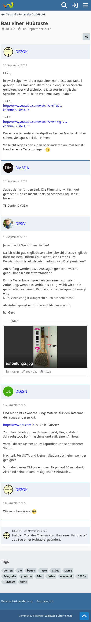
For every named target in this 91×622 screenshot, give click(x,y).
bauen (31, 570)
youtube (26, 576)
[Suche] (64, 5)
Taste (43, 570)
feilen (51, 576)
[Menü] (85, 5)
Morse (68, 570)
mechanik (66, 576)
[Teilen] (86, 36)
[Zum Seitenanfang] (84, 616)
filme (23, 582)
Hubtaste (9, 582)
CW (20, 570)
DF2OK (10, 29)
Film (40, 576)
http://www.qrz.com (17, 425)
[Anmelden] (75, 5)
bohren (8, 570)
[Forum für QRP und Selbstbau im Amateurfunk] (8, 5)
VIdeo (55, 570)
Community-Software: (45, 616)
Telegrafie (10, 576)
